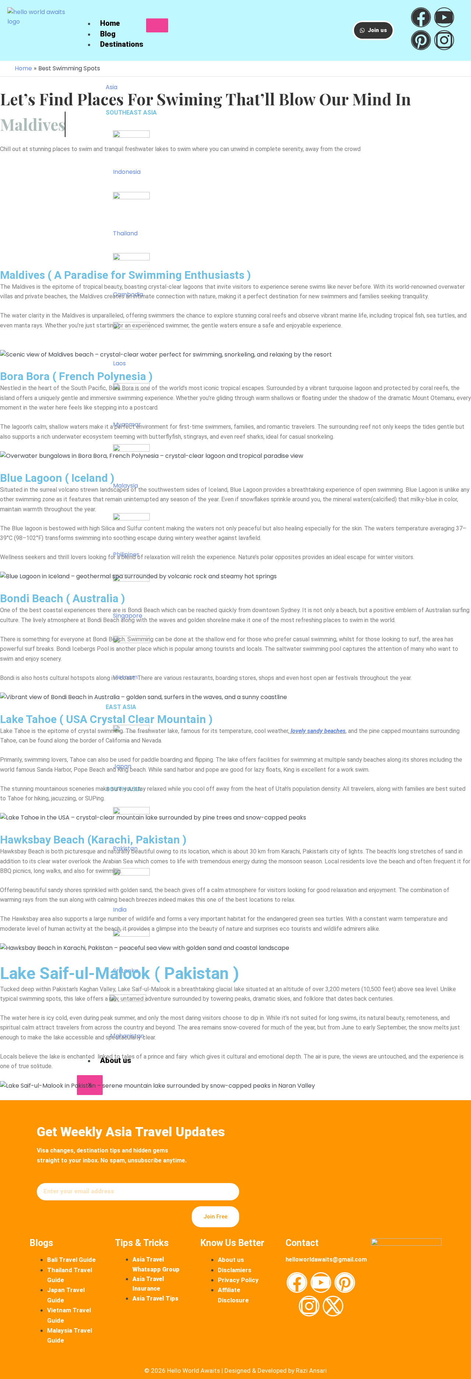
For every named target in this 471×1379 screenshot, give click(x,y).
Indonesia (127, 172)
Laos (119, 363)
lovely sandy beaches (317, 730)
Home (110, 23)
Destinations (121, 44)
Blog (108, 33)
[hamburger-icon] (157, 25)
